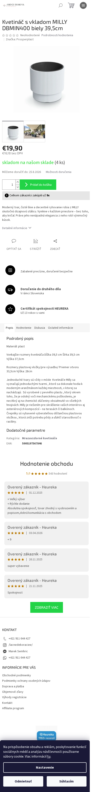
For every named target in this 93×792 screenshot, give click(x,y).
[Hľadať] (60, 5)
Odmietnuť (23, 781)
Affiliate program (13, 708)
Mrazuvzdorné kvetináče (39, 438)
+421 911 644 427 (19, 638)
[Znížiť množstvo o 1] (17, 187)
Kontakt (7, 703)
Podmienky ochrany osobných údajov (26, 681)
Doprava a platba (13, 686)
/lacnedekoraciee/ (21, 645)
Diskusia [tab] (39, 328)
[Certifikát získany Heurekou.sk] (46, 736)
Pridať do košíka (41, 184)
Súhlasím (66, 781)
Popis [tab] (9, 328)
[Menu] (83, 5)
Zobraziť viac (46, 607)
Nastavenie (45, 767)
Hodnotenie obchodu (46, 463)
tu (48, 756)
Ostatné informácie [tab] (60, 328)
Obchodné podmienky (16, 675)
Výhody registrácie (14, 697)
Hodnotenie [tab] (23, 328)
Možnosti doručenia (58, 172)
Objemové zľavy (12, 692)
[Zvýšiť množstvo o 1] (17, 182)
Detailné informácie (14, 228)
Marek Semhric (18, 651)
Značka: (20, 39)
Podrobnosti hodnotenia (57, 35)
